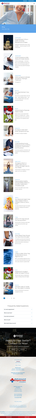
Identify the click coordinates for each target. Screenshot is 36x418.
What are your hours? (8, 312)
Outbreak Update (18, 37)
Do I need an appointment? (9, 309)
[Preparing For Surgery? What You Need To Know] (8, 273)
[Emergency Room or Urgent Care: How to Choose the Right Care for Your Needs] (8, 166)
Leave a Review (18, 362)
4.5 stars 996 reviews (18, 359)
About (6, 29)
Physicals (16, 108)
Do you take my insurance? (9, 316)
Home (3, 29)
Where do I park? (7, 319)
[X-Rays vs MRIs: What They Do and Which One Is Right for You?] (8, 256)
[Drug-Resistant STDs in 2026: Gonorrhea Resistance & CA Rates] (8, 42)
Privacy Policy (16, 401)
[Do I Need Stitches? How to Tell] (8, 95)
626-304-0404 (29, 414)
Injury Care (17, 90)
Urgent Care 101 (17, 161)
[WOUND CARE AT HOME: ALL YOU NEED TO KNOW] (8, 288)
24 (11, 298)
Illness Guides (17, 141)
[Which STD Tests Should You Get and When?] (8, 221)
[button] (34, 3)
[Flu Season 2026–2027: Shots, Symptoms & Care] (8, 130)
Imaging (16, 251)
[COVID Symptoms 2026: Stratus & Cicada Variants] (8, 61)
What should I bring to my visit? (10, 323)
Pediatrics (16, 197)
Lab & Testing (17, 233)
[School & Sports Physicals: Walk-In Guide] (8, 114)
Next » (14, 298)
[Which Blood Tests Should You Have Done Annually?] (8, 238)
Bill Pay (20, 401)
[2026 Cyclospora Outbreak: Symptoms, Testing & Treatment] (8, 79)
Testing (16, 217)
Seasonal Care (17, 128)
